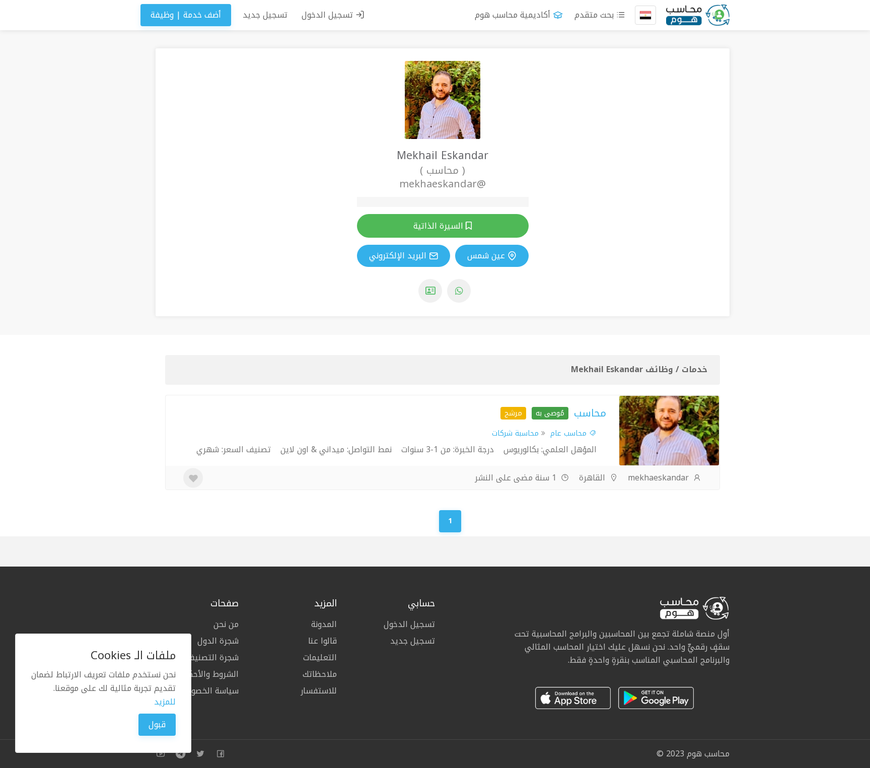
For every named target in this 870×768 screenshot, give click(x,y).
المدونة (324, 625)
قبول (157, 724)
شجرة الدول (218, 641)
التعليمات (320, 657)
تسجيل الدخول (328, 15)
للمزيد (165, 702)
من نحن (226, 625)
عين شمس (486, 256)
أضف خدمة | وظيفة (186, 15)
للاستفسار (319, 690)
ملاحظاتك (320, 674)
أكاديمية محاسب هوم (512, 15)
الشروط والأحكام (210, 674)
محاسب (590, 413)
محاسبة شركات (515, 433)
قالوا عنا (322, 641)
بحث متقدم (595, 15)
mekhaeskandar (659, 477)
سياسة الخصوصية (208, 690)
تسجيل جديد (265, 15)
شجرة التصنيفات (210, 657)
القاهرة (593, 477)
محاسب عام (569, 433)
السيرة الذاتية (439, 226)
